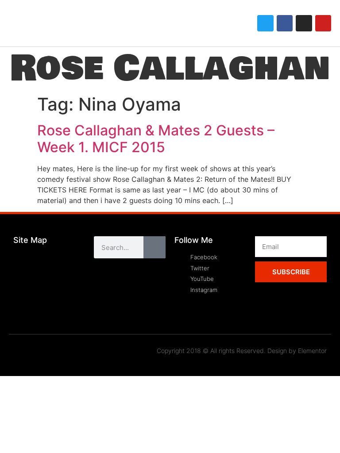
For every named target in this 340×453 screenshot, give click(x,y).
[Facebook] (285, 23)
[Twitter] (265, 23)
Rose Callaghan (170, 68)
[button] (226, 23)
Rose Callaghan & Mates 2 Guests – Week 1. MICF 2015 (155, 139)
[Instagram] (304, 23)
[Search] (154, 247)
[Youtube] (323, 23)
